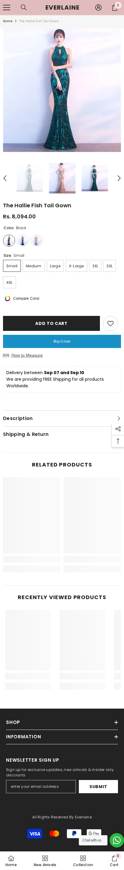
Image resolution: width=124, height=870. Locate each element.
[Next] (119, 178)
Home (7, 21)
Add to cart (51, 323)
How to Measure (27, 355)
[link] (31, 559)
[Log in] (98, 7)
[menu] (6, 7)
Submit (98, 787)
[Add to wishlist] (110, 323)
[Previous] (4, 178)
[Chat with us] (117, 840)
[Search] (23, 7)
